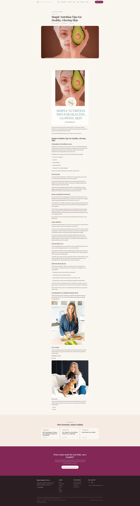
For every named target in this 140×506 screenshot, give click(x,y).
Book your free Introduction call (70, 467)
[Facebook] (89, 483)
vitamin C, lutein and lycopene (61, 254)
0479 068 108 (40, 487)
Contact (86, 1)
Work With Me (63, 1)
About (58, 1)
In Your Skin (76, 485)
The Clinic (69, 1)
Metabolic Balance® (77, 483)
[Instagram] (92, 483)
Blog (78, 1)
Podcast (74, 1)
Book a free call (99, 1)
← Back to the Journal (57, 11)
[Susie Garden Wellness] (44, 2)
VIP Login (82, 1)
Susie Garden (43, 480)
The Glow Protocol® (77, 482)
